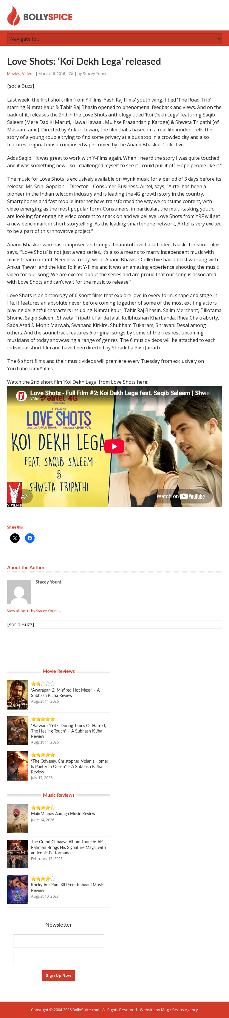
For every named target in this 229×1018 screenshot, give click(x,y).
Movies (13, 73)
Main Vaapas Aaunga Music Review (63, 814)
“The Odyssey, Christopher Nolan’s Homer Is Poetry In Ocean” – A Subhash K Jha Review (69, 766)
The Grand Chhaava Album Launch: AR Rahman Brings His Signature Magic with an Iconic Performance (68, 847)
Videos (28, 73)
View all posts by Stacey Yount (34, 610)
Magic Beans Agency (179, 1009)
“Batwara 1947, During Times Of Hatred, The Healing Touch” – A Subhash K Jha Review (68, 731)
